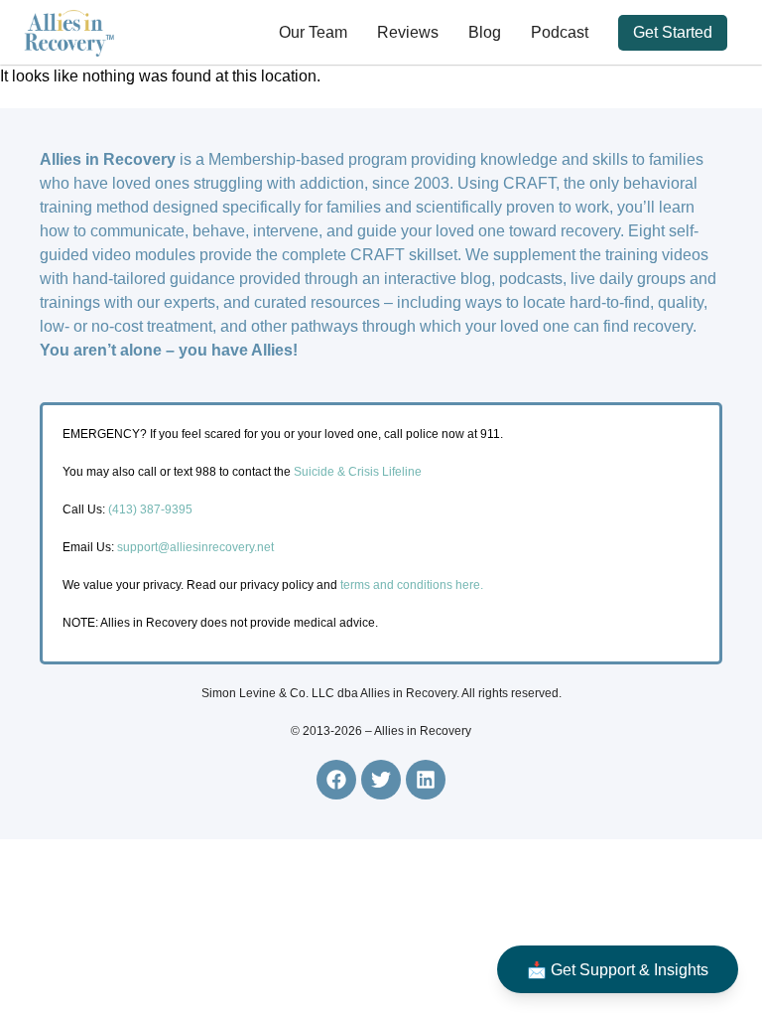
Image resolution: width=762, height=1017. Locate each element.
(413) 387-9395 (150, 509)
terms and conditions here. (411, 585)
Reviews (408, 32)
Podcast (559, 32)
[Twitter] (381, 779)
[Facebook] (336, 779)
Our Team (313, 32)
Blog (484, 32)
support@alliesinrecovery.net (195, 547)
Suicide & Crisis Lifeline (356, 472)
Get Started (672, 32)
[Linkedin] (425, 779)
